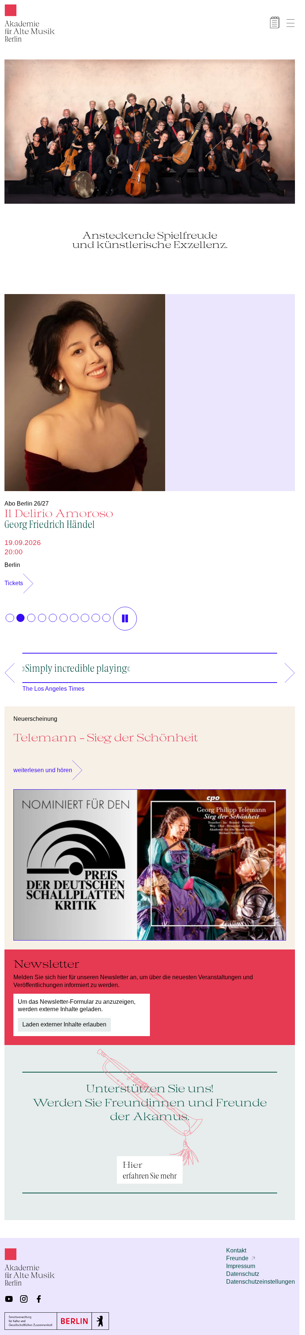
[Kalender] (275, 22)
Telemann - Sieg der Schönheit (105, 733)
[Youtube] (8, 1295)
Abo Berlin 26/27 (26, 500)
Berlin (12, 561)
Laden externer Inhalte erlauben (64, 1021)
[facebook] (38, 1295)
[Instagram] (23, 1295)
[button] (10, 614)
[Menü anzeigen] (290, 23)
